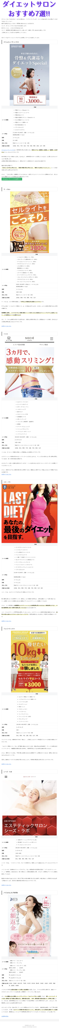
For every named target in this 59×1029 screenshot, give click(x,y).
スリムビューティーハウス (8, 150)
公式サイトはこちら (6, 326)
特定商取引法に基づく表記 (29, 1025)
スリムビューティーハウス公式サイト (12, 179)
